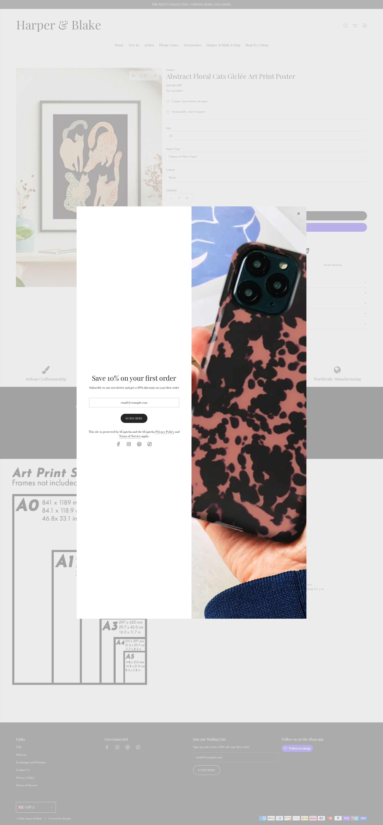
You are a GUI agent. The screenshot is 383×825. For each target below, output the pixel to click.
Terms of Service (130, 436)
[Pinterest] (139, 444)
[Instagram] (129, 444)
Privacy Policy (164, 432)
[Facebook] (118, 444)
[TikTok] (149, 444)
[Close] (298, 213)
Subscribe (134, 418)
